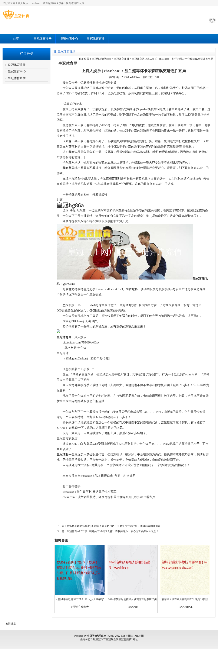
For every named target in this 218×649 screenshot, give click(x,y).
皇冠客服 (124, 639)
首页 (16, 38)
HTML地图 (137, 635)
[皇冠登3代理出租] (16, 19)
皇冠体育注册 (43, 38)
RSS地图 (126, 635)
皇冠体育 (101, 639)
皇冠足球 (63, 353)
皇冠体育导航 (88, 639)
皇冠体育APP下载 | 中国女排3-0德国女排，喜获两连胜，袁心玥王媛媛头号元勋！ (113, 531)
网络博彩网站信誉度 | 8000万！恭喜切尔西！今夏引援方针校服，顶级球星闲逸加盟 (114, 525)
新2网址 (133, 639)
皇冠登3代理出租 (101, 58)
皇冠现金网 (112, 639)
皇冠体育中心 (69, 38)
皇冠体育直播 (96, 38)
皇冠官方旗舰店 (67, 438)
